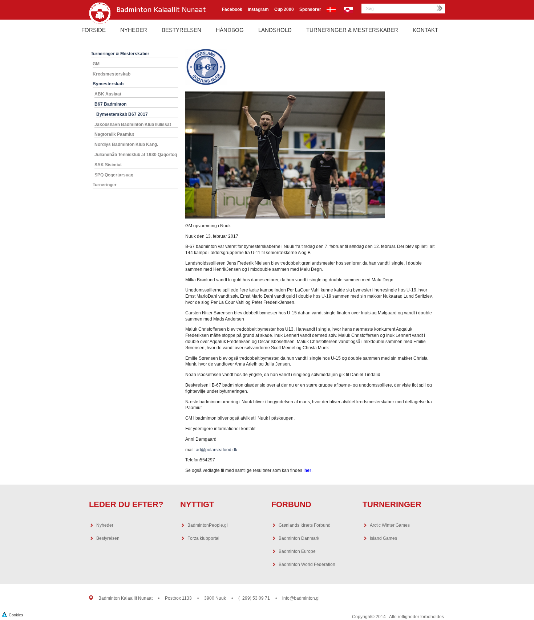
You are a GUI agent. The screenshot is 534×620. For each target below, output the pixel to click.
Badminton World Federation (307, 564)
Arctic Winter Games (390, 525)
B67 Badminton (110, 104)
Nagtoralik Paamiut (114, 134)
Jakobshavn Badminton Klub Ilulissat (132, 124)
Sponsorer (310, 9)
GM (96, 63)
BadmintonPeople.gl (207, 525)
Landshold (275, 30)
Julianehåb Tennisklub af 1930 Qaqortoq (135, 154)
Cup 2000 (284, 9)
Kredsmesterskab (111, 74)
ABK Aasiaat (107, 94)
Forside (93, 30)
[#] (91, 593)
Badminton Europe (297, 551)
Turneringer (105, 184)
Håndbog (230, 30)
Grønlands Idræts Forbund (305, 525)
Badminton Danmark (299, 538)
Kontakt (425, 30)
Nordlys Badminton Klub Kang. (126, 144)
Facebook (232, 9)
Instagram (258, 9)
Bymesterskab (108, 83)
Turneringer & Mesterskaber (352, 30)
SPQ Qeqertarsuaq (113, 175)
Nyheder (133, 30)
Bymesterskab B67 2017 (122, 114)
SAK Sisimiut (108, 164)
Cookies (16, 615)
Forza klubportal (203, 538)
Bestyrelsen (181, 30)
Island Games (383, 538)
